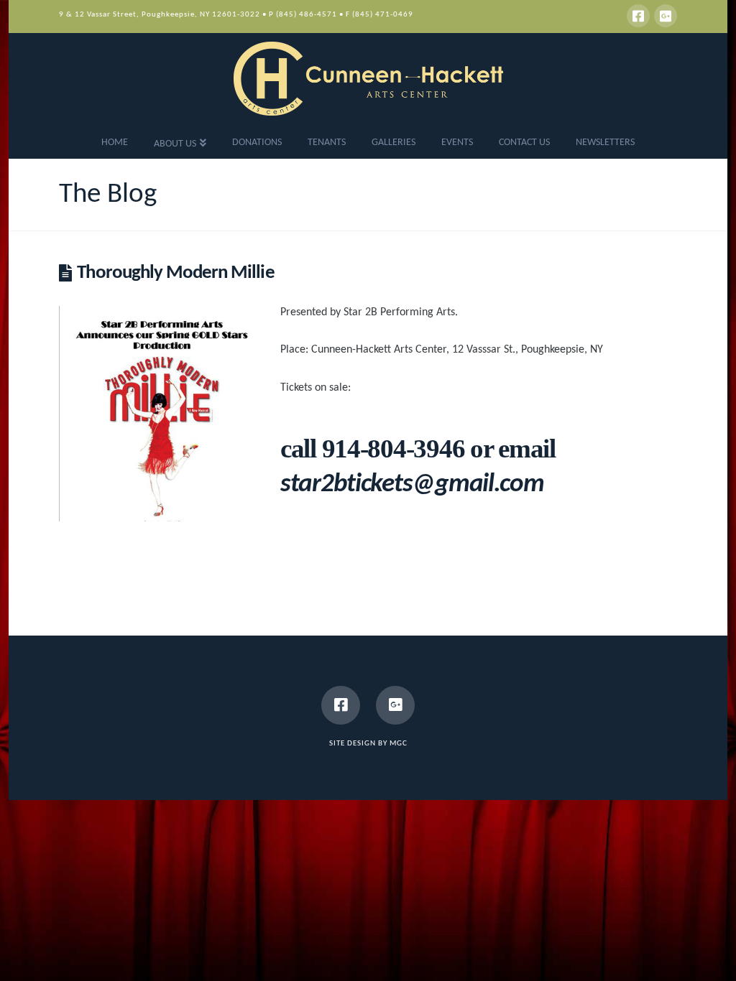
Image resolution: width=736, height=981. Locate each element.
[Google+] (665, 15)
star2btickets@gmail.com (412, 485)
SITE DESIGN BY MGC (368, 744)
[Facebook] (638, 15)
